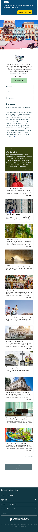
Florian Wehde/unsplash (32, 48)
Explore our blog (25, 12)
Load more (18, 467)
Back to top (28, 456)
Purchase (18, 80)
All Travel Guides (10, 490)
